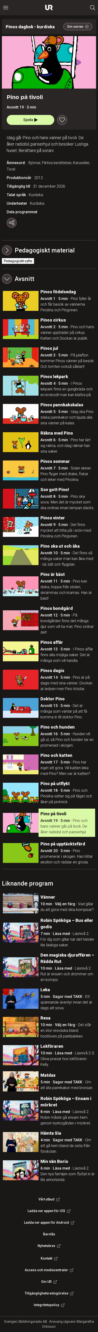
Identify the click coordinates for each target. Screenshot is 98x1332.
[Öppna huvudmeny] (6, 7)
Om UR (46, 1282)
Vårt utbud (46, 1199)
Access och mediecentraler (46, 1270)
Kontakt (46, 1258)
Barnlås (49, 1234)
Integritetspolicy (46, 1305)
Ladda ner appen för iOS (46, 1211)
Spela (28, 120)
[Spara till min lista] (62, 120)
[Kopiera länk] (12, 223)
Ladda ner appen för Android (46, 1222)
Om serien (75, 26)
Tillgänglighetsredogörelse (46, 1293)
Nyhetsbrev (46, 1246)
